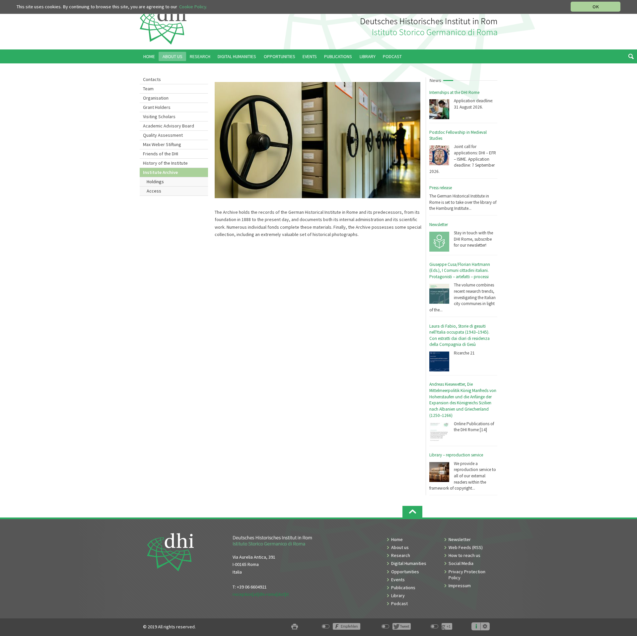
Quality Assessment (163, 135)
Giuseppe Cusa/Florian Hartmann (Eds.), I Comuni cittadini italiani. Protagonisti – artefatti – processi (459, 270)
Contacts (152, 79)
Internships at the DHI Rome (454, 92)
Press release (440, 188)
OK (596, 7)
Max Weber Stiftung (162, 144)
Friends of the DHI (160, 154)
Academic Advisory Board (168, 126)
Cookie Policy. (193, 7)
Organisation (156, 98)
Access (154, 191)
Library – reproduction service (456, 455)
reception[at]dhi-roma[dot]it (261, 594)
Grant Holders (157, 107)
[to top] (412, 511)
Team (148, 89)
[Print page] (294, 627)
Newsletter (438, 224)
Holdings (155, 182)
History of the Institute (165, 163)
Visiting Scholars (159, 116)
